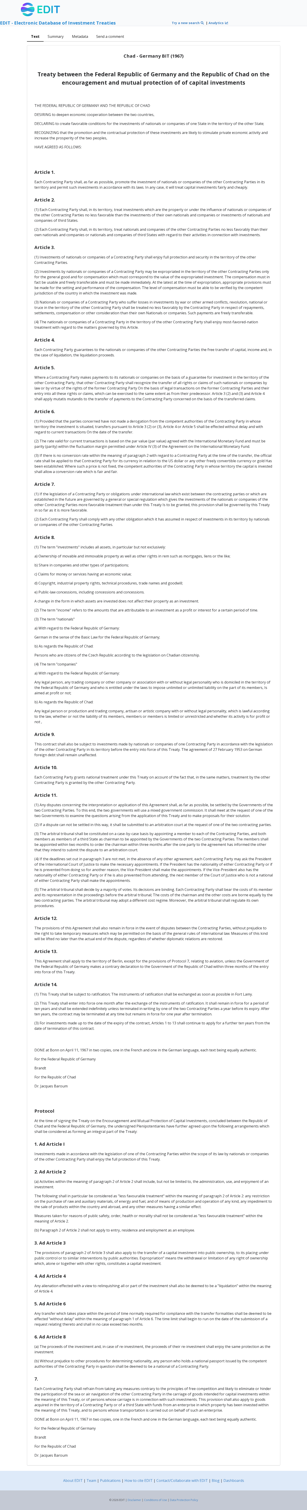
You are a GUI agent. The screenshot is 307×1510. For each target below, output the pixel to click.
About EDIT (73, 1480)
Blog (216, 1480)
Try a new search (186, 23)
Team (91, 1480)
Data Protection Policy (184, 1500)
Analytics (217, 23)
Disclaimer (134, 1500)
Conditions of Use (155, 1500)
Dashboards (233, 1480)
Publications (110, 1480)
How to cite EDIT (139, 1480)
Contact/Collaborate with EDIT (182, 1480)
